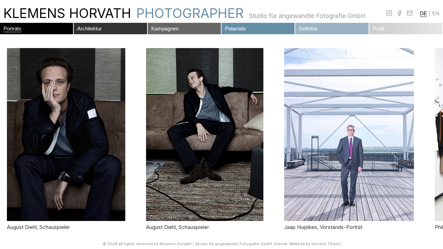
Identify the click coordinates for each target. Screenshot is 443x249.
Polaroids (235, 28)
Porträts (12, 28)
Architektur (89, 28)
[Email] (410, 13)
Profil (378, 28)
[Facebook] (399, 13)
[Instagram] (389, 13)
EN (436, 13)
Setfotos (308, 28)
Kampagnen (165, 28)
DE (423, 13)
